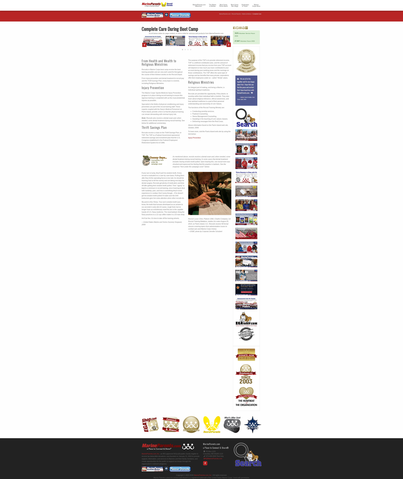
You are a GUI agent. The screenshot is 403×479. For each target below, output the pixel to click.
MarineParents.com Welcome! (199, 5)
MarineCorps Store (256, 5)
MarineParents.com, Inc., (151, 454)
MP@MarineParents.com (212, 458)
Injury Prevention (194, 138)
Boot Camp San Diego (234, 5)
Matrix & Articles (246, 14)
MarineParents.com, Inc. (203, 475)
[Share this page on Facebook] (166, 14)
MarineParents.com (224, 14)
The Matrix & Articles (212, 5)
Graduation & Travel (245, 5)
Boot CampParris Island (223, 5)
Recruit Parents (236, 14)
